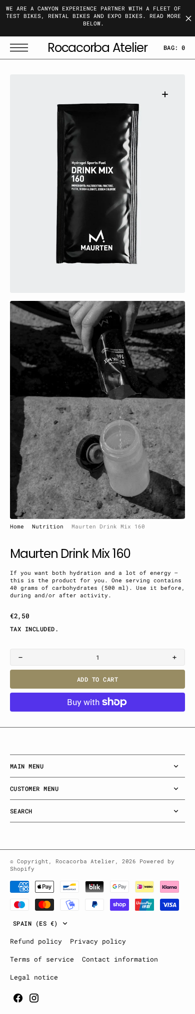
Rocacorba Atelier (85, 861)
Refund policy (36, 941)
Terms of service (42, 959)
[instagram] (34, 998)
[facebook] (18, 998)
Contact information (120, 959)
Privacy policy (98, 941)
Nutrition (48, 526)
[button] (21, 47)
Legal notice (34, 977)
